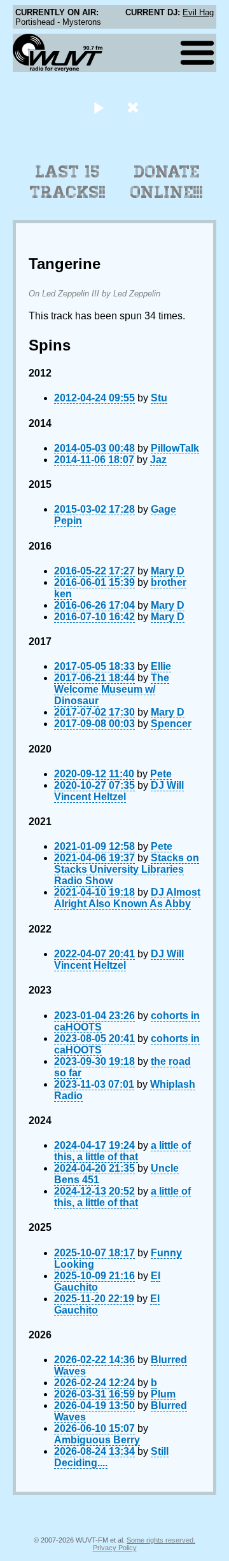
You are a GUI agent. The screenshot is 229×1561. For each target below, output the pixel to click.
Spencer (171, 723)
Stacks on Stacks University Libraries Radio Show (126, 869)
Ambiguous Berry (97, 1439)
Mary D (167, 570)
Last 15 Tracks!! (68, 182)
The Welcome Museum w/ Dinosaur (111, 689)
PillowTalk (175, 448)
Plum (163, 1394)
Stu (159, 397)
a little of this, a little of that (122, 1151)
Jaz (158, 459)
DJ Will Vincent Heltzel (119, 791)
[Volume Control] (134, 107)
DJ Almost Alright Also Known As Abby (127, 898)
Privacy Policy (115, 1547)
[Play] (98, 107)
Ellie (161, 666)
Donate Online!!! (166, 182)
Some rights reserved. (161, 1540)
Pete (161, 773)
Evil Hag (198, 12)
